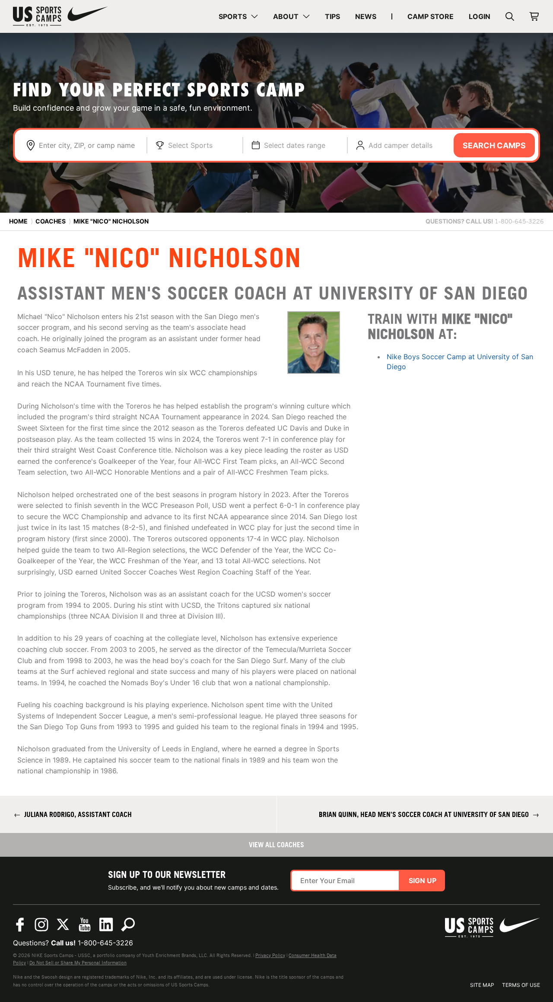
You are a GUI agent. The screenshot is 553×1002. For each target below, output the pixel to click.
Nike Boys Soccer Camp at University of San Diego (460, 361)
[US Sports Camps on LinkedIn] (106, 925)
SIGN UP (422, 880)
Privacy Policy (270, 955)
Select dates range (294, 145)
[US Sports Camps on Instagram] (41, 925)
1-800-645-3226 (105, 942)
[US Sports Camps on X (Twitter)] (63, 925)
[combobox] (88, 145)
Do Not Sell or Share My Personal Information (78, 963)
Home (18, 221)
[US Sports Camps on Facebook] (20, 925)
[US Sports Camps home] (60, 16)
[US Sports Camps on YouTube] (85, 925)
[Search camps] (128, 925)
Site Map (482, 985)
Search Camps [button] (494, 145)
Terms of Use (521, 985)
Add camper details (400, 145)
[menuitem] (238, 16)
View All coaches (276, 844)
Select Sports (190, 145)
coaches (50, 221)
